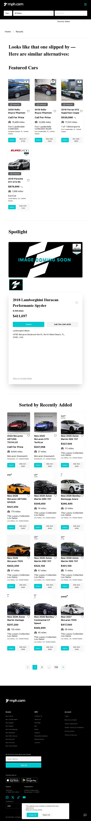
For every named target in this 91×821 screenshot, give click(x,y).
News (36, 729)
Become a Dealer (71, 720)
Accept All (32, 815)
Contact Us (38, 716)
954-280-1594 (49, 140)
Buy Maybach (10, 733)
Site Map (37, 723)
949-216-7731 (23, 207)
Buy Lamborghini (11, 719)
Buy (35, 726)
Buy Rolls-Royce (11, 736)
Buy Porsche (10, 742)
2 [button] (42, 667)
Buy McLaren (10, 739)
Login (67, 716)
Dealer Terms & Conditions (74, 727)
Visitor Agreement (71, 724)
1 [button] (34, 667)
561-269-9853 (76, 140)
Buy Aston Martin (11, 746)
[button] (27, 667)
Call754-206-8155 (62, 324)
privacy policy (37, 810)
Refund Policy (39, 739)
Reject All (46, 815)
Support (8, 786)
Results (19, 31)
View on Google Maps (22, 378)
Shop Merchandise (41, 736)
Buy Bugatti (10, 723)
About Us (37, 719)
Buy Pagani (9, 726)
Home (8, 31)
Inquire (11, 140)
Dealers (37, 733)
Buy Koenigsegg (11, 729)
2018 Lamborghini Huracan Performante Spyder (35, 303)
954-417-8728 (23, 140)
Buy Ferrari (9, 716)
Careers (37, 742)
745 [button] (56, 667)
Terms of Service (71, 735)
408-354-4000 (76, 465)
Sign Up (24, 765)
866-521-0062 (23, 465)
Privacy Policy (70, 731)
